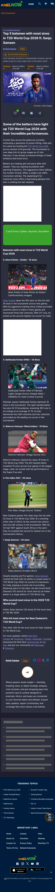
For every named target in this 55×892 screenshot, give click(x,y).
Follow (22, 49)
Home (8, 834)
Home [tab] (31, 4)
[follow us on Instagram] (22, 863)
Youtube (47, 639)
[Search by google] (39, 4)
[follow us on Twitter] (27, 863)
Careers (23, 834)
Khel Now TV (43, 843)
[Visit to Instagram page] (39, 661)
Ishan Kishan (9, 300)
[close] (51, 872)
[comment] (23, 113)
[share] (40, 113)
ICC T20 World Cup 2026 (11, 30)
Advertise (24, 838)
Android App (33, 642)
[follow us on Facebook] (17, 863)
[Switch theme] (45, 4)
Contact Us (11, 843)
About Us (10, 838)
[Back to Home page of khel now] (12, 4)
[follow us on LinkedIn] (37, 863)
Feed (40, 834)
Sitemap (41, 838)
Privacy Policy (26, 843)
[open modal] (49, 817)
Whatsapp (39, 645)
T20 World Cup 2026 (38, 146)
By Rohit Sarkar (9, 49)
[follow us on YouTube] (32, 863)
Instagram (37, 639)
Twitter (28, 639)
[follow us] (32, 113)
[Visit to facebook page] (34, 661)
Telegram (9, 648)
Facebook (18, 639)
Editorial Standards (28, 848)
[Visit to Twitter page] (43, 660)
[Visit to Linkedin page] (47, 661)
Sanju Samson (41, 576)
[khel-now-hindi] (52, 4)
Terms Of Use (12, 848)
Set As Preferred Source (17, 54)
